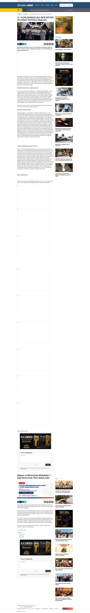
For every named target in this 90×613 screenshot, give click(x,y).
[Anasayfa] (25, 608)
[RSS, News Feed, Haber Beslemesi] (71, 609)
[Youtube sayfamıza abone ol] (66, 609)
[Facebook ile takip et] (63, 609)
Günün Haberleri (37, 608)
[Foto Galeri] (72, 1)
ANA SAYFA (37, 5)
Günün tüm (69, 10)
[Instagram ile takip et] (69, 609)
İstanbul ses (21, 537)
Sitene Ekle (56, 608)
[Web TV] (69, 1)
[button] (47, 44)
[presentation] (21, 10)
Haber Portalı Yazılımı (22, 611)
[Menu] (61, 5)
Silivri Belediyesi (22, 533)
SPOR (56, 5)
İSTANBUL (47, 5)
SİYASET (42, 5)
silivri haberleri (21, 536)
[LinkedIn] (23, 44)
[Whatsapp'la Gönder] (25, 44)
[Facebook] (18, 44)
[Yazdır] (45, 44)
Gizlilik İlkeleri (51, 608)
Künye (29, 608)
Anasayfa (20, 14)
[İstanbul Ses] (25, 5)
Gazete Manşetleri (45, 608)
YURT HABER (25, 14)
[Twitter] (21, 44)
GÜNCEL (52, 5)
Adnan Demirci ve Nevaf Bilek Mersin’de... (38, 10)
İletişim (32, 608)
